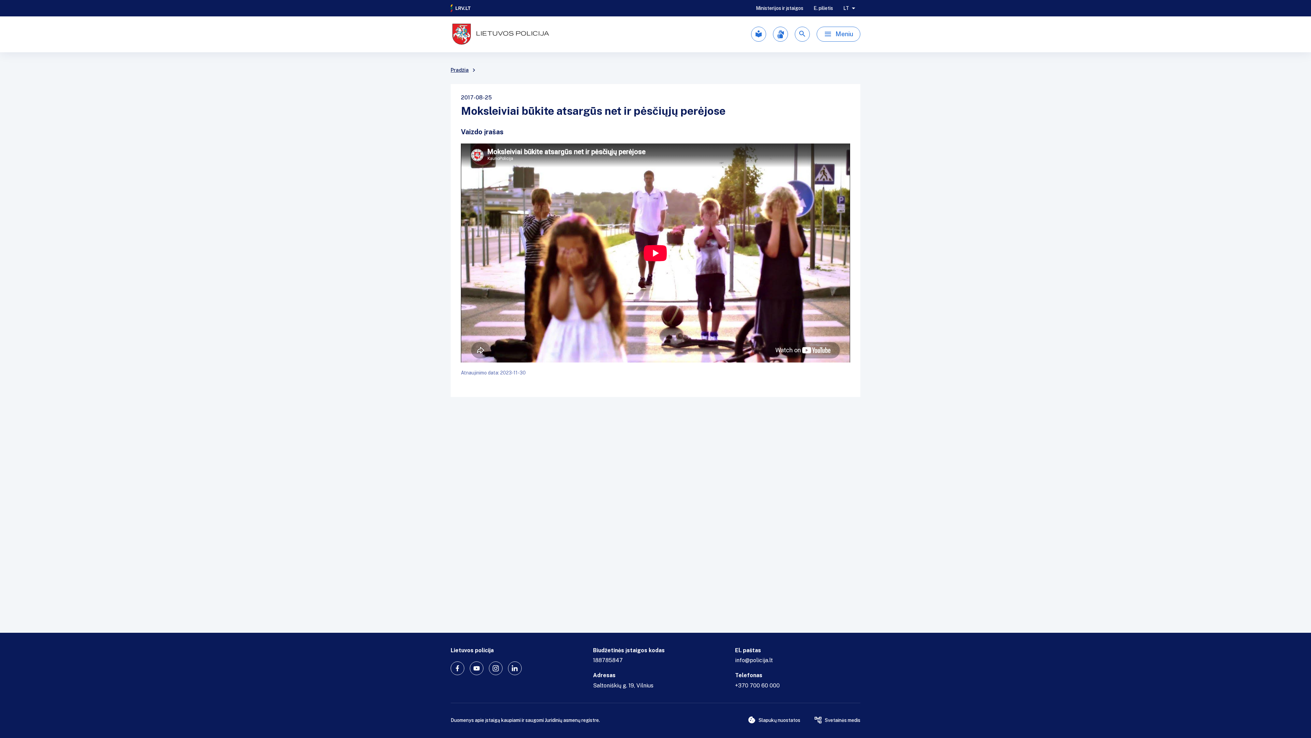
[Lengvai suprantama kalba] (758, 34)
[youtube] (476, 668)
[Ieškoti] (802, 34)
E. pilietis (823, 8)
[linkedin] (515, 668)
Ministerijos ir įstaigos (779, 8)
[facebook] (457, 668)
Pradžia (460, 70)
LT (846, 8)
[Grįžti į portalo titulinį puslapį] (461, 8)
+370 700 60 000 (757, 685)
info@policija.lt (754, 660)
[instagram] (496, 668)
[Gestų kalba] (780, 34)
